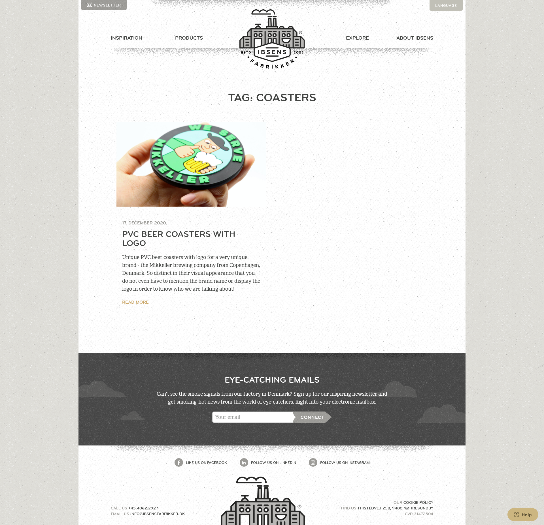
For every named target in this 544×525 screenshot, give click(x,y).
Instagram (345, 462)
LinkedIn (273, 462)
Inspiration (126, 38)
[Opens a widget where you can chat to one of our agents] (522, 515)
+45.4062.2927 (143, 508)
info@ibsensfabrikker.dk (157, 513)
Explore (357, 38)
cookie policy (418, 502)
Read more (135, 302)
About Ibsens (414, 38)
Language (446, 5)
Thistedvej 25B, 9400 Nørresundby (395, 508)
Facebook (206, 462)
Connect (312, 417)
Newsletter (107, 5)
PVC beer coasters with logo (178, 239)
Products (189, 38)
